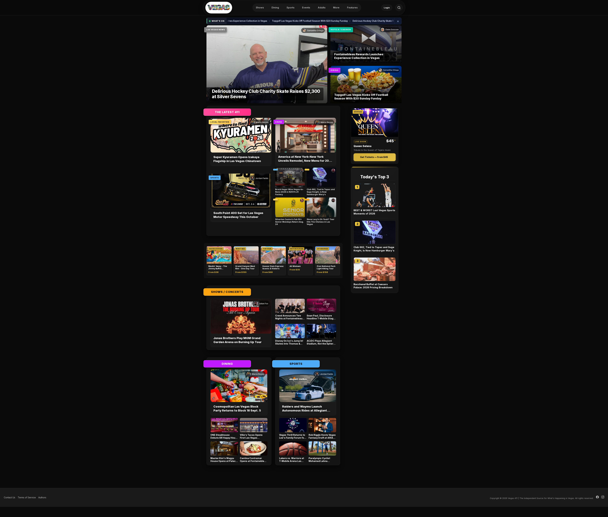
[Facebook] (597, 497)
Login (387, 7)
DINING (334, 70)
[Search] (399, 7)
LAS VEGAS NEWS (215, 30)
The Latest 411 (227, 112)
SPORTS (214, 178)
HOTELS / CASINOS (341, 30)
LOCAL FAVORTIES (219, 122)
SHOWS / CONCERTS (227, 292)
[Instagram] (602, 497)
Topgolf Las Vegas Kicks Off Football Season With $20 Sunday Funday (282, 21)
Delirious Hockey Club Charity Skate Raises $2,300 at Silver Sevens (362, 21)
